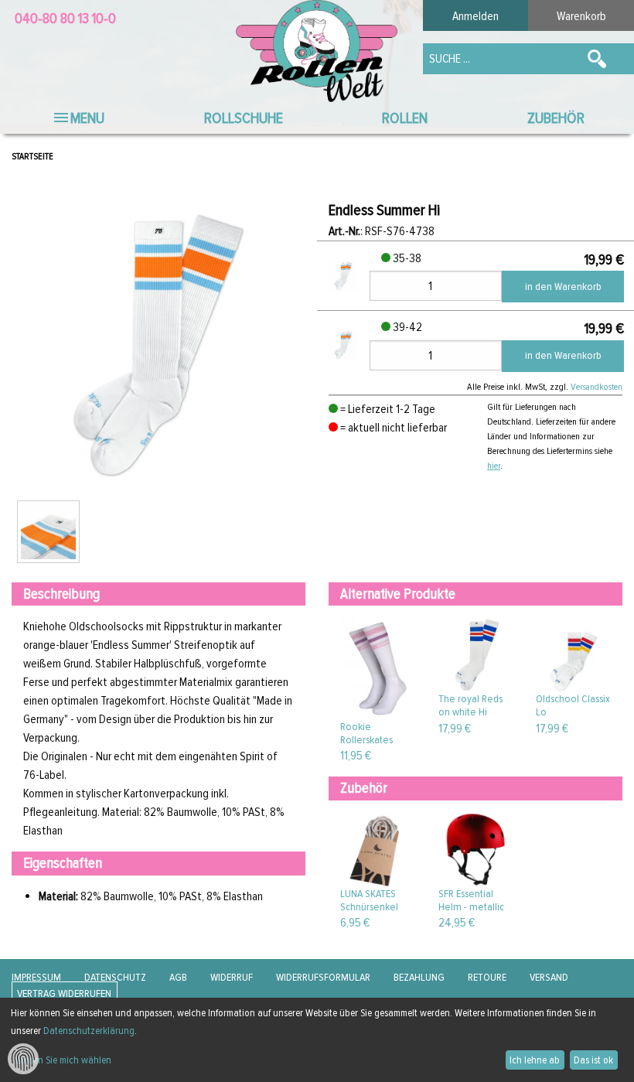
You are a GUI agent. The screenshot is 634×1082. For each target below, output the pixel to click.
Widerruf (231, 977)
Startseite (32, 156)
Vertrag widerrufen (64, 994)
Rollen (405, 118)
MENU (87, 118)
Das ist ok (593, 1060)
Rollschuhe (243, 118)
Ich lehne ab (535, 1060)
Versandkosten (596, 387)
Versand (549, 977)
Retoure (487, 977)
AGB (178, 977)
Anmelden (475, 16)
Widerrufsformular (323, 977)
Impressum (36, 977)
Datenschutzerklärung (89, 1030)
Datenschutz (115, 977)
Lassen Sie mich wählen (63, 1060)
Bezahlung (419, 977)
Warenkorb (581, 16)
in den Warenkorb (563, 286)
